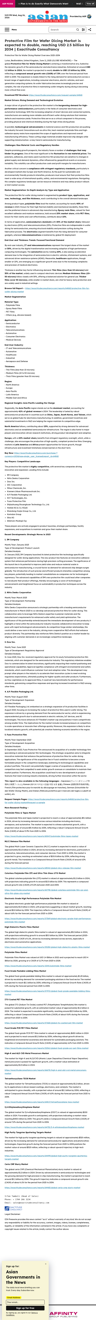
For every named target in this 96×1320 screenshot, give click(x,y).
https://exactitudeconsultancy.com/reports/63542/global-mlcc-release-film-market (43, 868)
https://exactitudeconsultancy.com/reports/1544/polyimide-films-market (38, 966)
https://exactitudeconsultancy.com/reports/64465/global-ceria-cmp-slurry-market (42, 1187)
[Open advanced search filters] (83, 29)
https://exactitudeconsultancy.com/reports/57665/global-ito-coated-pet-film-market (44, 1023)
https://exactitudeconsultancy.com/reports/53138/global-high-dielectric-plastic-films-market (47, 947)
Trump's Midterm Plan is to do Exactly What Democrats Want (35, 3)
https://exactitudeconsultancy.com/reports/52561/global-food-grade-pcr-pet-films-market (47, 1048)
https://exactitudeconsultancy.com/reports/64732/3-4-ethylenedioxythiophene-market (44, 1127)
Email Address (13, 1297)
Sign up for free (25, 1308)
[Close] (46, 1264)
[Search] (77, 29)
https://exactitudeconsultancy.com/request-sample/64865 (55, 95)
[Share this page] (89, 29)
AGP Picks (7, 4)
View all (90, 3)
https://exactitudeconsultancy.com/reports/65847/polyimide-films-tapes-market (41, 836)
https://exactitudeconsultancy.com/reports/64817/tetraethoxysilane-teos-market (42, 1102)
